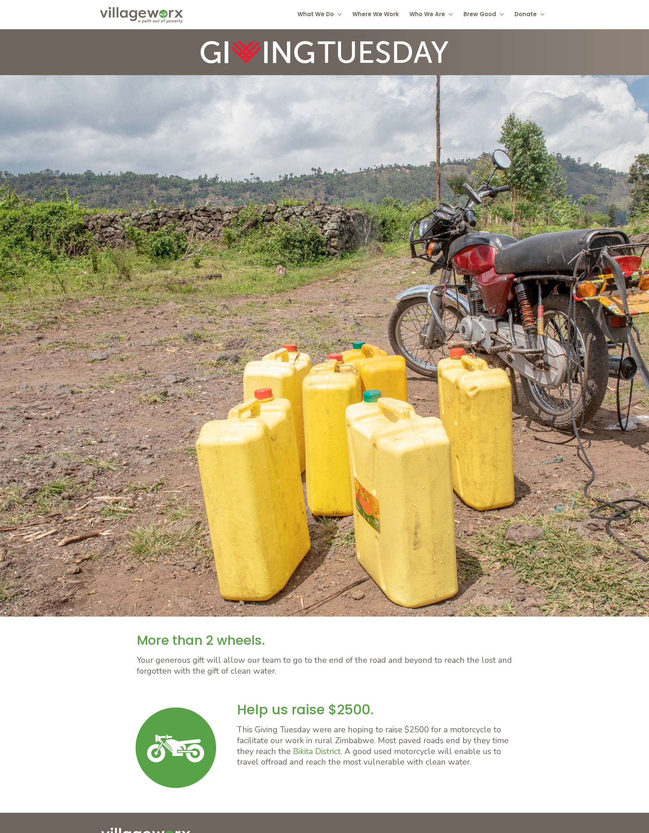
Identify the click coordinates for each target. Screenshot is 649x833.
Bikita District (317, 751)
